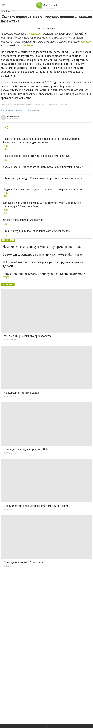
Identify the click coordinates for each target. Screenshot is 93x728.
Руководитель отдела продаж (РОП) (26, 449)
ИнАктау (85, 41)
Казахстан (35, 33)
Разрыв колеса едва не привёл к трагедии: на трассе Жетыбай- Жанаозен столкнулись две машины (42, 140)
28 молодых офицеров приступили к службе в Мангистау (42, 254)
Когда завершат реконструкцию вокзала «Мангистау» (36, 156)
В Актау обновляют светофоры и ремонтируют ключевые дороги (43, 264)
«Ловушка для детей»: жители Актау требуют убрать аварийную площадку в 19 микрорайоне (42, 204)
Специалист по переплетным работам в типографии (36, 506)
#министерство (20, 110)
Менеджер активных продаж (21, 392)
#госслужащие (7, 110)
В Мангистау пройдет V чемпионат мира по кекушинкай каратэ (42, 178)
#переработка (33, 110)
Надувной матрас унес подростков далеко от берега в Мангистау (43, 189)
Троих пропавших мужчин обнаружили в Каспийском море (44, 274)
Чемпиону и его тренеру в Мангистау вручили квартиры (42, 247)
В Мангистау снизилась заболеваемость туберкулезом (36, 231)
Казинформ (26, 45)
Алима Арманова (13, 116)
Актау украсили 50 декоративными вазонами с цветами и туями (43, 167)
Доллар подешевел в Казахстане (23, 220)
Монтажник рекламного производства (28, 336)
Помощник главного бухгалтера (23, 562)
